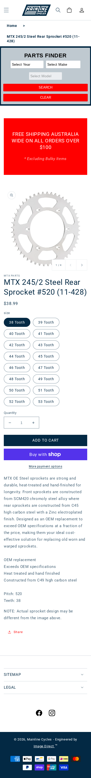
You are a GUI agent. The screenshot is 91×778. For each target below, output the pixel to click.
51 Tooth (46, 390)
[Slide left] (70, 264)
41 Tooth (46, 334)
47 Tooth (46, 368)
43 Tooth (46, 345)
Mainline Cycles (39, 739)
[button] (6, 10)
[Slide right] (81, 264)
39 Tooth (46, 322)
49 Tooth (46, 379)
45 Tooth (46, 356)
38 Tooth (17, 322)
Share (18, 632)
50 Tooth (17, 390)
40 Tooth (17, 334)
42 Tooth (17, 345)
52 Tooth (17, 402)
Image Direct (44, 746)
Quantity (10, 413)
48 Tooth (17, 379)
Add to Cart (45, 440)
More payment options (45, 466)
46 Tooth (17, 368)
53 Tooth (46, 402)
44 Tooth (17, 356)
